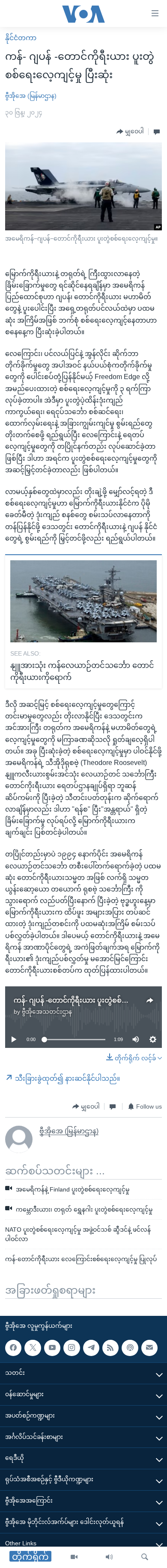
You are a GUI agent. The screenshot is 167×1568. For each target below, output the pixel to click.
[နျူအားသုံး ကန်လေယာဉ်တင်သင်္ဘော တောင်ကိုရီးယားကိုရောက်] (83, 601)
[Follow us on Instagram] (71, 1348)
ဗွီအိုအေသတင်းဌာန (47, 1011)
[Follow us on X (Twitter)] (32, 1348)
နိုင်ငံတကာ (20, 37)
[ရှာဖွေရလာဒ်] (145, 1557)
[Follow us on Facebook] (13, 1348)
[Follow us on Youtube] (52, 1348)
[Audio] (109, 1557)
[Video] (74, 1557)
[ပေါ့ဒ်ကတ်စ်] (130, 1348)
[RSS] (110, 1348)
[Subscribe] (149, 1348)
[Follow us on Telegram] (91, 1348)
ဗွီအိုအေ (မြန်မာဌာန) (31, 95)
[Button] (130, 132)
